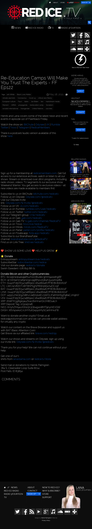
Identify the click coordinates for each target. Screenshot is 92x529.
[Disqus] (34, 404)
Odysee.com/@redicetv (39, 196)
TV (52, 28)
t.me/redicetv (37, 214)
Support (47, 497)
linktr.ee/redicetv (34, 242)
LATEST (73, 2)
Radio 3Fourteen (70, 28)
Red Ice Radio (35, 28)
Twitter (4, 127)
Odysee (39, 124)
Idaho (26, 101)
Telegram (23, 127)
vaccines (49, 108)
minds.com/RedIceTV (36, 227)
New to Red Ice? (51, 487)
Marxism (5, 105)
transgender (25, 108)
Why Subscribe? (51, 491)
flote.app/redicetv (39, 233)
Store (62, 2)
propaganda (22, 105)
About (55, 2)
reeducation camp (36, 105)
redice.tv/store (42, 359)
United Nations (37, 108)
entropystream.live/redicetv (34, 259)
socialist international (10, 108)
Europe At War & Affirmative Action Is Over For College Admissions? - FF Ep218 (78, 192)
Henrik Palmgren (46, 518)
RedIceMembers (40, 127)
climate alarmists (8, 98)
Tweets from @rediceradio (80, 138)
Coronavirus (22, 98)
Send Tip (80, 130)
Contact (32, 491)
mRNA (13, 105)
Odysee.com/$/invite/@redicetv (24, 202)
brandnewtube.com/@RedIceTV (29, 239)
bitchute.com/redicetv (46, 193)
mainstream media (53, 101)
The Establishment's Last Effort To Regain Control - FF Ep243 (79, 175)
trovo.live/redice (32, 224)
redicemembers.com (45, 173)
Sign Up (84, 2)
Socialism (49, 105)
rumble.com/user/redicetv (41, 208)
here (9, 136)
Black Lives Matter (24, 94)
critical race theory (45, 98)
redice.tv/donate (35, 265)
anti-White (11, 94)
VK (47, 124)
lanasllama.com (22, 359)
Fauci (20, 101)
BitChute (29, 124)
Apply (80, 91)
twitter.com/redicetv (35, 211)
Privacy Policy (46, 520)
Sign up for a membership (79, 101)
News (17, 28)
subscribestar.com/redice (32, 262)
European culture (9, 101)
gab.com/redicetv (31, 218)
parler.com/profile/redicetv (38, 230)
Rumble (55, 124)
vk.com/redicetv (29, 205)
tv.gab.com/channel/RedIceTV (43, 221)
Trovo (13, 127)
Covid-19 (32, 98)
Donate (80, 112)
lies (42, 101)
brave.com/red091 (46, 333)
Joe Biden (34, 101)
